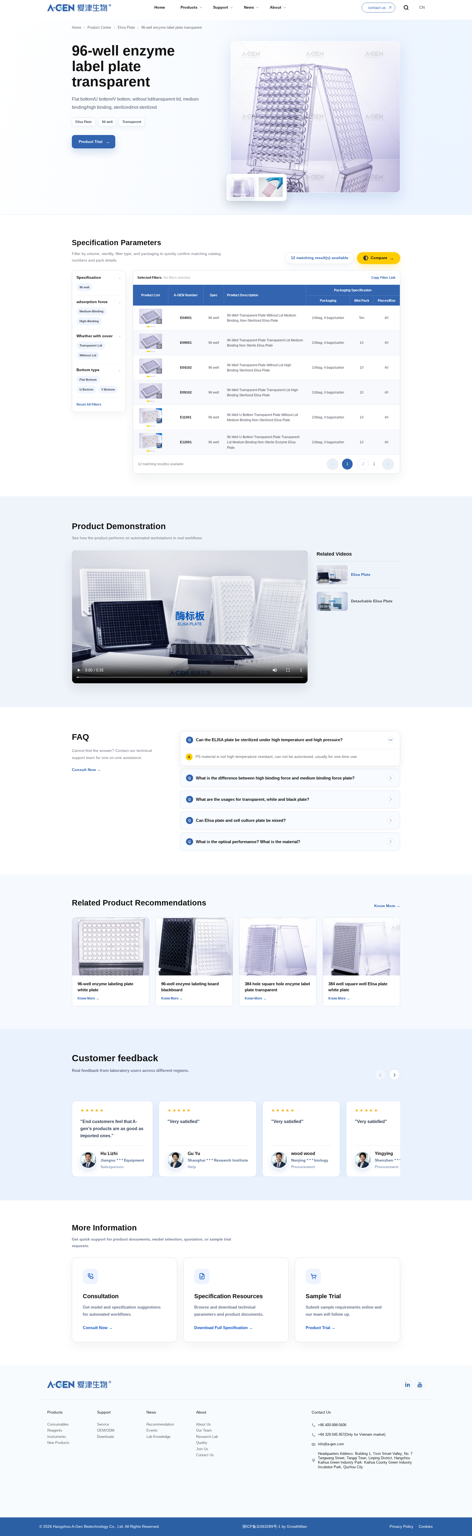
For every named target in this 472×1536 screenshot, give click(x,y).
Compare (382, 258)
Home (76, 28)
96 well (84, 287)
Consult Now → (86, 770)
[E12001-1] (148, 451)
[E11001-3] (154, 426)
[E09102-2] (151, 401)
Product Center (99, 28)
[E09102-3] (154, 401)
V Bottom (108, 389)
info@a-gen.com (331, 1444)
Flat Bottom (88, 379)
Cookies (425, 1526)
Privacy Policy (401, 1526)
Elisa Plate (126, 28)
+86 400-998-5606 (332, 1425)
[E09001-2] (151, 351)
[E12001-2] (151, 451)
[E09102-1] (148, 401)
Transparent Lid (90, 345)
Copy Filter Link (383, 277)
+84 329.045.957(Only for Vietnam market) (351, 1435)
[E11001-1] (148, 426)
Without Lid (87, 355)
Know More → (387, 906)
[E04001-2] (151, 326)
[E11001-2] (151, 426)
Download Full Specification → (223, 1327)
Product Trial (94, 141)
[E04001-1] (148, 326)
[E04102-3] (154, 376)
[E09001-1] (148, 351)
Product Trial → (320, 1327)
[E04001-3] (154, 326)
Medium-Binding (91, 311)
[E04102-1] (148, 376)
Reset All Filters (88, 404)
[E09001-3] (154, 351)
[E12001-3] (154, 451)
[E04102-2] (151, 376)
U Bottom (86, 389)
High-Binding (89, 321)
